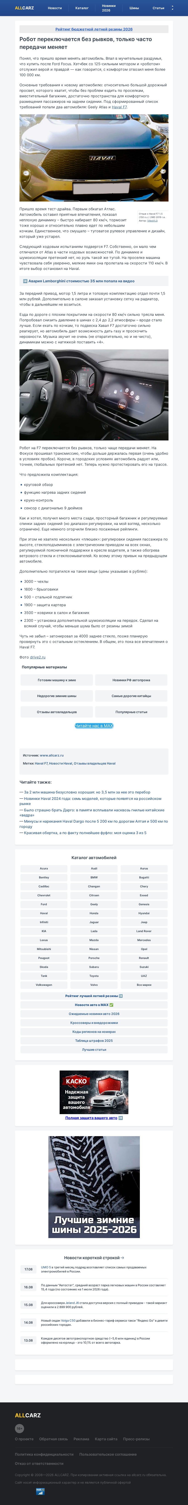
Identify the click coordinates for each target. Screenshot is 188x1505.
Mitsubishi (44, 949)
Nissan (94, 949)
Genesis (144, 904)
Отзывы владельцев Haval (95, 763)
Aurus (144, 868)
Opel (144, 949)
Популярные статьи (131, 712)
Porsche (94, 958)
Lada (94, 931)
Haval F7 (119, 107)
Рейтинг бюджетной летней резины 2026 (94, 29)
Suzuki (144, 967)
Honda (94, 913)
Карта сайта (106, 1439)
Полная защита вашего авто (91, 1117)
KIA (44, 931)
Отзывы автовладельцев (57, 712)
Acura (44, 868)
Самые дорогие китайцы (131, 696)
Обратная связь (53, 1439)
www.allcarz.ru (52, 755)
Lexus (44, 940)
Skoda (44, 967)
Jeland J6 (72, 1303)
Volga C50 (68, 1320)
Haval (44, 913)
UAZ (144, 976)
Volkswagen (44, 985)
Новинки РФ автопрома (131, 680)
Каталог (81, 8)
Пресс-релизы (136, 1439)
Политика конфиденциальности (44, 1454)
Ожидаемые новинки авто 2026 (94, 1014)
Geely (94, 904)
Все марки (144, 985)
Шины (134, 8)
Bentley (44, 877)
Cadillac (44, 886)
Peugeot (44, 958)
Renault (144, 958)
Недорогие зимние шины (56, 696)
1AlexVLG (152, 220)
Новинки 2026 (109, 8)
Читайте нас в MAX (94, 725)
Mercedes (144, 940)
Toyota (94, 976)
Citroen (94, 895)
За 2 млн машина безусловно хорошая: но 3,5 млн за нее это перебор (87, 792)
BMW (94, 877)
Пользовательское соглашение (108, 1454)
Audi (94, 868)
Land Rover (144, 931)
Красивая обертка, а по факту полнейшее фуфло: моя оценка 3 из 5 (85, 832)
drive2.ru (37, 657)
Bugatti (144, 877)
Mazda (94, 940)
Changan (94, 886)
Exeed (144, 895)
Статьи (158, 8)
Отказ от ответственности (39, 1463)
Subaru (94, 967)
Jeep (144, 922)
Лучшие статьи (94, 1049)
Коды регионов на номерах (94, 1032)
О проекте (24, 1439)
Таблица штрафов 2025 (94, 1041)
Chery (144, 886)
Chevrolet (43, 895)
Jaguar (94, 922)
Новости (55, 8)
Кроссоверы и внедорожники (94, 1023)
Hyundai (143, 913)
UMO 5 (46, 1267)
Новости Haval (60, 763)
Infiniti (44, 922)
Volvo (94, 985)
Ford (44, 904)
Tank (44, 976)
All (24, 8)
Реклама (81, 1439)
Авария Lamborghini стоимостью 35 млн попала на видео (81, 281)
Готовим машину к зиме (57, 680)
